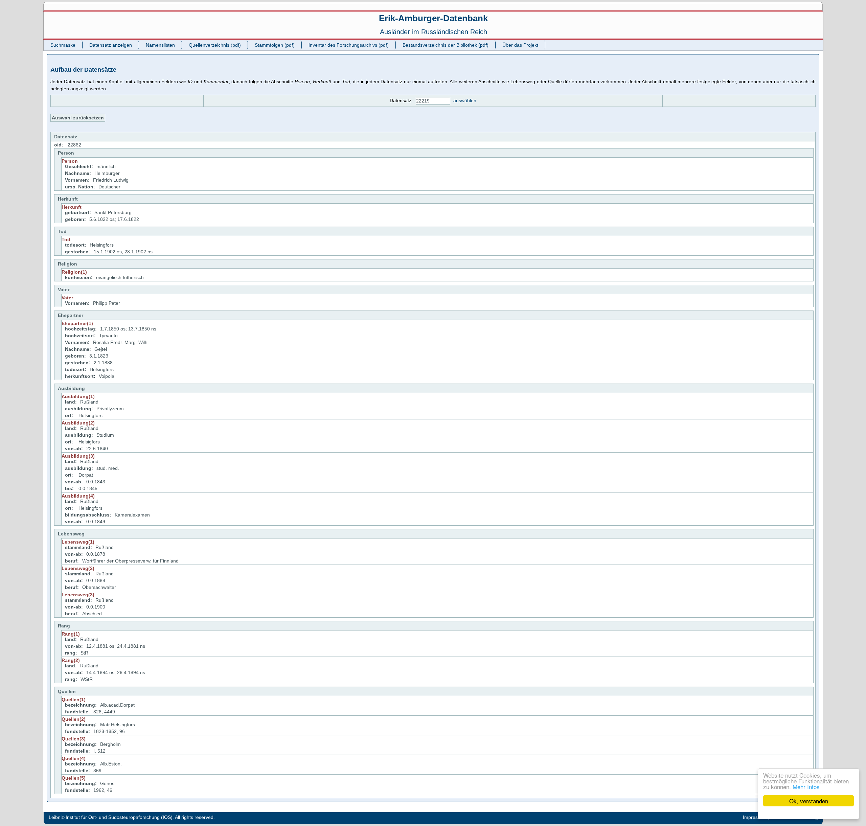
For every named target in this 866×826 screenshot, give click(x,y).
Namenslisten (160, 45)
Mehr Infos (806, 786)
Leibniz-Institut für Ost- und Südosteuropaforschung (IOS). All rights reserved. (132, 817)
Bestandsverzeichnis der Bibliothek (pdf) (445, 45)
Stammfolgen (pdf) (275, 45)
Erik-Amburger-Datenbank (433, 18)
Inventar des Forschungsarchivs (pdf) (349, 45)
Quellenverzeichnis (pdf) (215, 45)
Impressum (755, 817)
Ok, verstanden (808, 801)
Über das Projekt (520, 45)
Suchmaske (62, 45)
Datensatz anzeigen (110, 45)
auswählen (464, 100)
